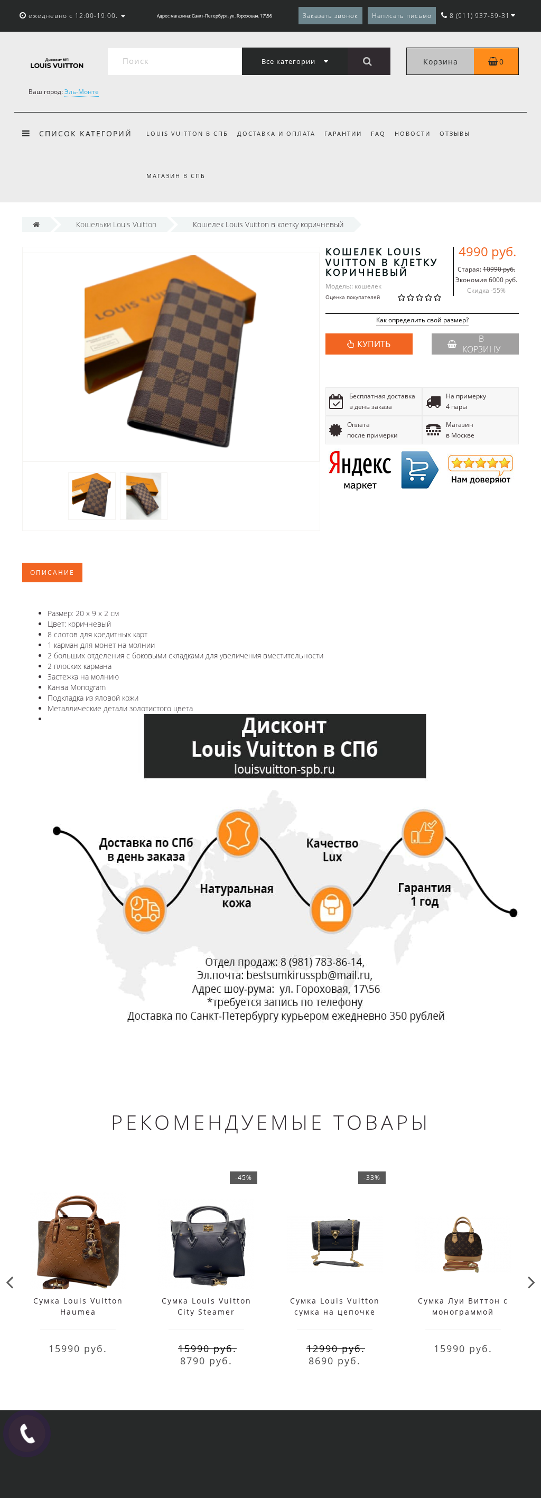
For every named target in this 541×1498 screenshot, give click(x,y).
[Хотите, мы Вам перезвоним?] (27, 1433)
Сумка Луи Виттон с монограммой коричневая (463, 1312)
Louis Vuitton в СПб (187, 133)
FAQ (378, 133)
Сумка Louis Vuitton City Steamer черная (206, 1312)
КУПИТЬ (373, 344)
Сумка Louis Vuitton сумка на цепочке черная (335, 1312)
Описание (52, 572)
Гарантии (343, 133)
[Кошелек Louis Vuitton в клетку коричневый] (92, 495)
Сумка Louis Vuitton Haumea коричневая (78, 1312)
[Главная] (36, 224)
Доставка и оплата (276, 133)
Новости (413, 133)
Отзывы (455, 133)
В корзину (481, 344)
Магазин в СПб (176, 176)
